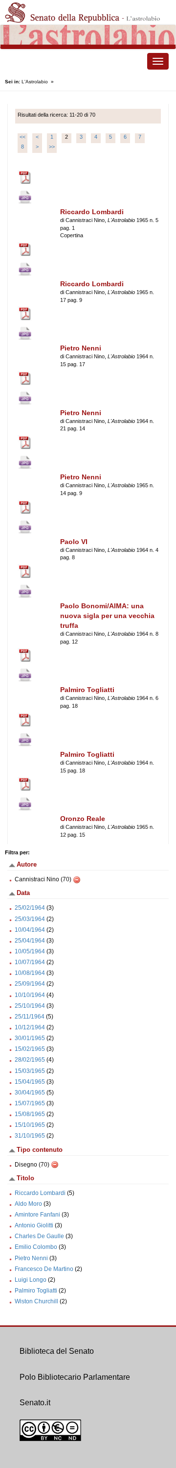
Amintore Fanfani (37, 1214)
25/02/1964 (30, 907)
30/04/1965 (30, 1092)
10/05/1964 (30, 951)
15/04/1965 (30, 1081)
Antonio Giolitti (34, 1225)
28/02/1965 (30, 1059)
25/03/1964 (30, 919)
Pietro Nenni (31, 1258)
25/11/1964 (29, 1016)
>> (52, 146)
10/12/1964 (30, 1027)
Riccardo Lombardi (40, 1193)
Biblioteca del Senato (57, 1351)
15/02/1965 (30, 1048)
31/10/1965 (30, 1135)
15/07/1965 (30, 1103)
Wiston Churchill (36, 1301)
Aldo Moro (28, 1203)
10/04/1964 (30, 929)
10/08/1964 (30, 973)
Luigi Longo (30, 1279)
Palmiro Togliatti (36, 1290)
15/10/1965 (30, 1124)
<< (22, 137)
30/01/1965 (30, 1038)
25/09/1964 (30, 983)
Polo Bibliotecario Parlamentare (75, 1377)
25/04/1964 (30, 940)
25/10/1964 (30, 1005)
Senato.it (35, 1402)
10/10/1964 (30, 995)
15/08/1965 (30, 1114)
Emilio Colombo (36, 1247)
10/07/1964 (30, 962)
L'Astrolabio (35, 81)
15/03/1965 (30, 1071)
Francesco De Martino (44, 1269)
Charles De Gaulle (39, 1236)
